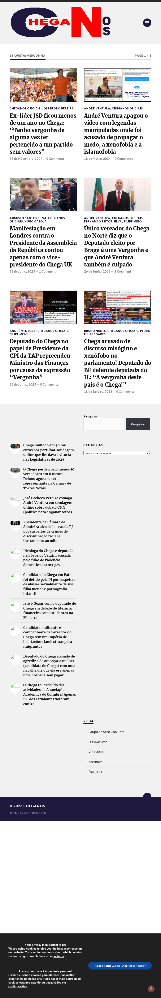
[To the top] (147, 797)
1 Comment (47, 271)
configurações (17, 986)
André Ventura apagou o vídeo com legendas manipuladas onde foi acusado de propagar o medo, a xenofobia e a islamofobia (116, 133)
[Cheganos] (80, 22)
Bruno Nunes (95, 331)
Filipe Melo (133, 221)
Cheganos (34, 806)
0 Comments (55, 158)
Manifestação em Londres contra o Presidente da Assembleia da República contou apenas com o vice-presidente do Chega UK (43, 246)
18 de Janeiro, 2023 (98, 391)
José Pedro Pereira (58, 108)
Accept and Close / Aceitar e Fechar (120, 965)
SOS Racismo (97, 742)
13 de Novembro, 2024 (26, 158)
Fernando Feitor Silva (103, 221)
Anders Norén (35, 813)
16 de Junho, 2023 (23, 384)
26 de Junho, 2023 (97, 271)
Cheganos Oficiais (25, 108)
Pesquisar (90, 416)
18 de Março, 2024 (97, 158)
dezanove (95, 762)
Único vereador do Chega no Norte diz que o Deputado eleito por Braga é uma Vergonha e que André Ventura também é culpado (116, 246)
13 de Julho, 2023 (22, 271)
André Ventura (97, 108)
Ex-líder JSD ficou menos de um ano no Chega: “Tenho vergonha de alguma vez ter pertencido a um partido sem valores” (43, 133)
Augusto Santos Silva (28, 218)
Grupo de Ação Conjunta (106, 732)
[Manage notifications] (151, 988)
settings (58, 956)
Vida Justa (96, 752)
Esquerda (95, 771)
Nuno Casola (36, 221)
